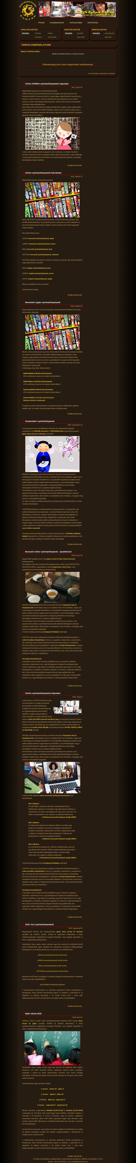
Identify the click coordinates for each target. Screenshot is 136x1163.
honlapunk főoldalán (51, 632)
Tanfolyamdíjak (75, 23)
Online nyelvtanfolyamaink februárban (43, 173)
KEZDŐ (80, 33)
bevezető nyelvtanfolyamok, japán (41, 238)
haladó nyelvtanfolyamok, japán (40, 279)
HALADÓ (81, 37)
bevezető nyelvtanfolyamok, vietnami (44, 254)
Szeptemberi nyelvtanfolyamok (39, 421)
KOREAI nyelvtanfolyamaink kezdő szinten (52, 960)
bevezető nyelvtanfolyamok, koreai (42, 244)
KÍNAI (50, 33)
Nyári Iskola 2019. (33, 1013)
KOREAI (38, 37)
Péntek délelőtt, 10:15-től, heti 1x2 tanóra (38, 397)
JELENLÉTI (109, 33)
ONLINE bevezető (41, 431)
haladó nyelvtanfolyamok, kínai (39, 268)
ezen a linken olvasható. (31, 528)
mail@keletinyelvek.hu (80, 1162)
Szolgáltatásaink (57, 23)
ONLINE (108, 37)
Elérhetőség (93, 23)
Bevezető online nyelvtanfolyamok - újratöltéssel (48, 552)
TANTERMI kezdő (56, 431)
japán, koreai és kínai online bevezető (61, 559)
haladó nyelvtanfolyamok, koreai (41, 273)
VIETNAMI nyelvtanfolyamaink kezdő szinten (52, 971)
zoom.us (48, 675)
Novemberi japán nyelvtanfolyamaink (42, 302)
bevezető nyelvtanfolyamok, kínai (39, 249)
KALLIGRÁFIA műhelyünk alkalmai (52, 984)
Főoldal (41, 23)
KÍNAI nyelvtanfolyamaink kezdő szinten (52, 966)
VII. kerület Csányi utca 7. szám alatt (67, 995)
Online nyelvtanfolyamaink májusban (42, 693)
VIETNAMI (52, 37)
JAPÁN (38, 33)
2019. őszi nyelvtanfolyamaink (39, 924)
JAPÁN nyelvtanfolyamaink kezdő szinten (52, 955)
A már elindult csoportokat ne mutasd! (101, 73)
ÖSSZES (25, 33)
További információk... (75, 165)
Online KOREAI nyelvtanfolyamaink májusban (47, 84)
